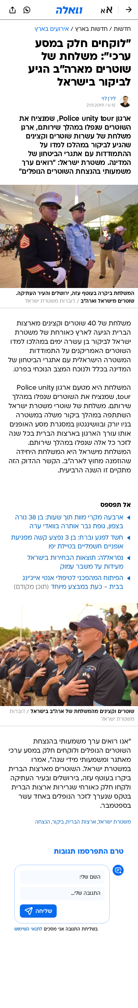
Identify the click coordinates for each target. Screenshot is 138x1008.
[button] (106, 10)
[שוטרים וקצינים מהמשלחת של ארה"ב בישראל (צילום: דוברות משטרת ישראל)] (69, 664)
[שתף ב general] (12, 10)
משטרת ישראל (114, 822)
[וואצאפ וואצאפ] (27, 10)
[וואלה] (69, 10)
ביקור (58, 822)
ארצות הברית (81, 822)
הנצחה (42, 822)
